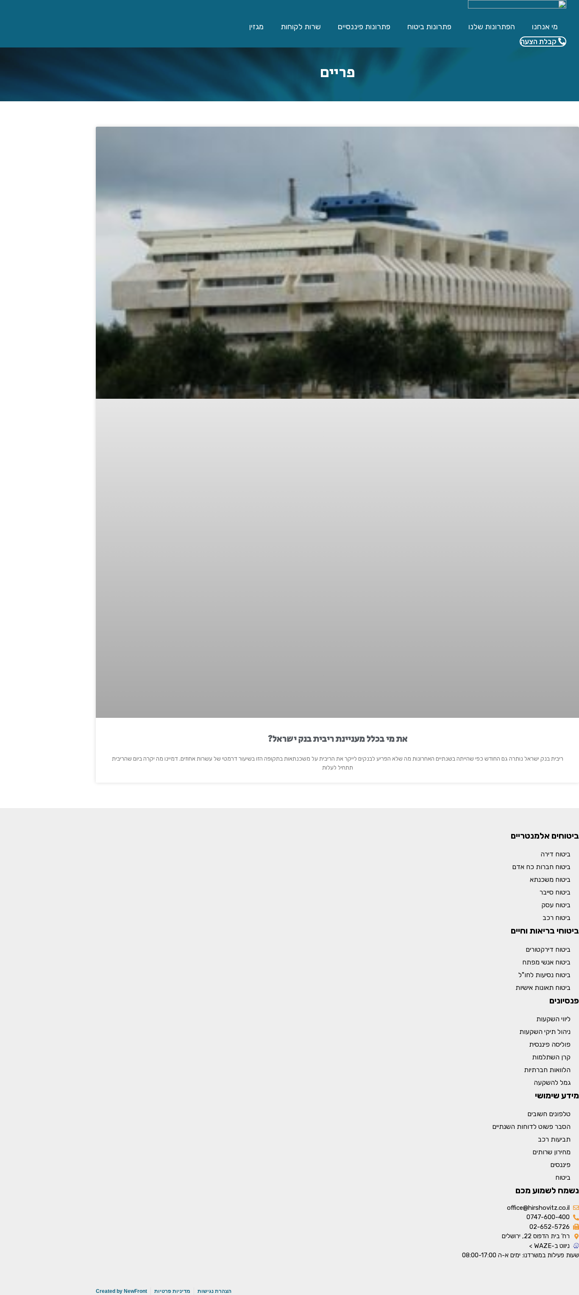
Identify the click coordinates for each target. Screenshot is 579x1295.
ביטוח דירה (555, 854)
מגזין (256, 26)
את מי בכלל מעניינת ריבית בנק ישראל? (337, 739)
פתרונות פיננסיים (364, 26)
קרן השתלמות (551, 1057)
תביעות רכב (554, 1139)
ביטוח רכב (557, 918)
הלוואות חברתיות (547, 1070)
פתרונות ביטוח (429, 26)
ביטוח (563, 1177)
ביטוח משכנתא (550, 879)
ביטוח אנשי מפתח (546, 962)
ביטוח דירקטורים (548, 949)
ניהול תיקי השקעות (545, 1032)
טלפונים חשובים (549, 1114)
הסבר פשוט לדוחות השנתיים (531, 1127)
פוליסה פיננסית (550, 1044)
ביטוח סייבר (555, 892)
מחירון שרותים (551, 1152)
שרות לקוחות (301, 26)
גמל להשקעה (552, 1082)
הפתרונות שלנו (491, 26)
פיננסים (560, 1165)
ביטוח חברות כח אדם (541, 867)
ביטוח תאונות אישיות (543, 988)
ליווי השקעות (553, 1019)
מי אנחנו (545, 26)
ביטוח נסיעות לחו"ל (544, 975)
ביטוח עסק (556, 905)
